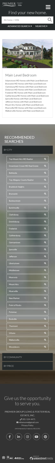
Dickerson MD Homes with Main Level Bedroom (25, 90)
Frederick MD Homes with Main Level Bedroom (25, 93)
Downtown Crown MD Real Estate (23, 166)
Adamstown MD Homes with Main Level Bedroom (26, 80)
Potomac (13, 312)
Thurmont (13, 326)
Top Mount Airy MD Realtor (21, 159)
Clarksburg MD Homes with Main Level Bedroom (26, 87)
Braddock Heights (16, 187)
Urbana (12, 333)
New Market (14, 298)
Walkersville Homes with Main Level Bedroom (24, 111)
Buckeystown (14, 201)
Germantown (14, 242)
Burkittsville (14, 208)
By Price (9, 365)
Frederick (13, 228)
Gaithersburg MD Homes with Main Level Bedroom (27, 96)
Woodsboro (14, 347)
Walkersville (14, 340)
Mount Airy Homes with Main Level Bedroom (24, 105)
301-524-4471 (28, 419)
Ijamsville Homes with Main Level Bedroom (23, 99)
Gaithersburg (14, 235)
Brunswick (13, 194)
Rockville (13, 319)
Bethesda (13, 173)
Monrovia (13, 277)
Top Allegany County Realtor (21, 180)
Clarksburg (13, 214)
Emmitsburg (14, 221)
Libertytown (14, 263)
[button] (49, 20)
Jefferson (13, 256)
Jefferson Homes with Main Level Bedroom (23, 102)
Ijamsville (13, 249)
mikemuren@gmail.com (28, 422)
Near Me (40, 26)
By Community (13, 357)
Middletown (14, 270)
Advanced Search (19, 26)
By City (8, 149)
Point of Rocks (15, 305)
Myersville (13, 291)
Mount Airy (14, 284)
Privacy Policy (27, 425)
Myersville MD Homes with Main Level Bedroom (25, 108)
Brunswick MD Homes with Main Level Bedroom (25, 84)
